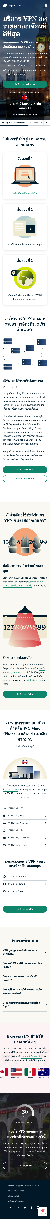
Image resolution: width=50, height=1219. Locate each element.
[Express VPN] (12, 5)
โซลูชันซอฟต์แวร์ (10, 789)
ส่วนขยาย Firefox (16, 884)
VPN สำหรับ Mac (16, 815)
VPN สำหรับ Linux (16, 830)
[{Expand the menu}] (47, 123)
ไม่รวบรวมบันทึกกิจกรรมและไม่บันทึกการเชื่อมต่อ (23, 583)
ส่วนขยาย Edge (15, 891)
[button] (23, 952)
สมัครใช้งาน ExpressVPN (25, 193)
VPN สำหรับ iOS (15, 808)
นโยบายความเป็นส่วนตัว (16, 1191)
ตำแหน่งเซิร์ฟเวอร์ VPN (31, 1056)
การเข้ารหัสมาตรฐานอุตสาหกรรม (24, 670)
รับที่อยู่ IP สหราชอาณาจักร (14, 123)
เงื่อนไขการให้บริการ (14, 1196)
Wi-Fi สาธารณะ (34, 680)
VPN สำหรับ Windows (18, 837)
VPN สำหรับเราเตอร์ (17, 845)
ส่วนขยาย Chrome (17, 876)
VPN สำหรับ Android (18, 823)
